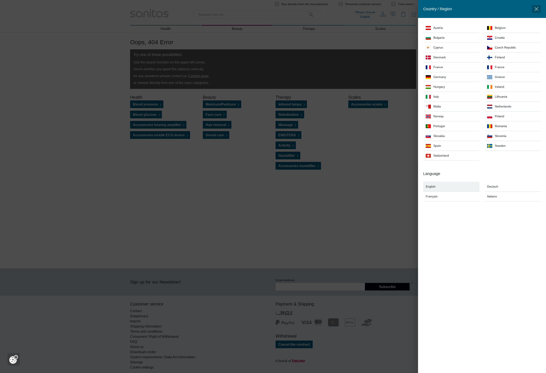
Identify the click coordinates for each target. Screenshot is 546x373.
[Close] (536, 9)
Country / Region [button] (437, 9)
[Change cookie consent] (14, 359)
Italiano (492, 196)
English (431, 186)
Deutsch (492, 186)
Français (431, 196)
